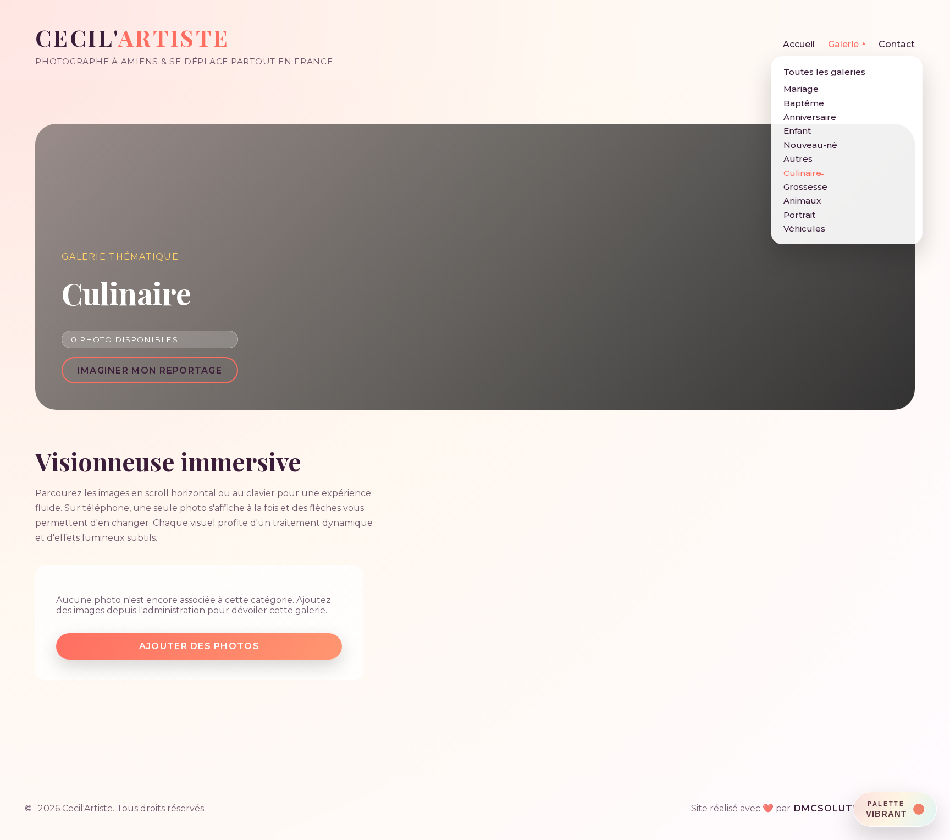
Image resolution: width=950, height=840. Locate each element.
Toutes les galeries (824, 72)
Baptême (803, 103)
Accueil (799, 44)
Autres (798, 158)
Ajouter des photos (199, 646)
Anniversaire (809, 117)
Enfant (797, 130)
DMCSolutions (836, 808)
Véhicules (804, 228)
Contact (897, 44)
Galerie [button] (846, 44)
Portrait (799, 215)
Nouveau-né (810, 145)
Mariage (801, 89)
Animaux (802, 200)
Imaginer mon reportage (150, 370)
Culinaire (802, 173)
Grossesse (805, 187)
